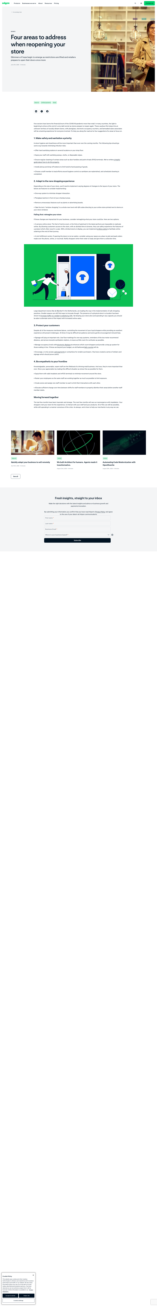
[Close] (33, 1275)
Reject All (27, 1295)
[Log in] (141, 3)
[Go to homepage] (5, 3)
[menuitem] (17, 3)
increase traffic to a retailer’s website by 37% (57, 316)
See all (15, 476)
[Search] (135, 3)
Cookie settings (18, 1300)
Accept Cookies (10, 1295)
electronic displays (64, 345)
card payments (59, 352)
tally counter (88, 347)
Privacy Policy (100, 512)
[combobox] (77, 534)
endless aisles (102, 229)
